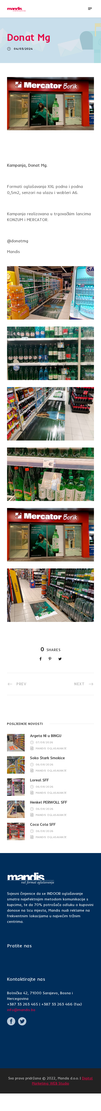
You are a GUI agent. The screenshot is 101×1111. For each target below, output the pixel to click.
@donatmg (17, 240)
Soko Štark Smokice (47, 757)
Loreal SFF (39, 780)
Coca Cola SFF (43, 824)
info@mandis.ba (21, 1009)
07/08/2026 (44, 742)
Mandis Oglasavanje (51, 748)
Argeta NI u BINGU (45, 735)
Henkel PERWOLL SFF (48, 802)
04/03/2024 (23, 48)
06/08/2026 (45, 764)
